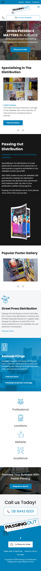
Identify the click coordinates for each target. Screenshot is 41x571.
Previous (18, 130)
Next (23, 130)
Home (21, 2)
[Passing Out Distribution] (20, 9)
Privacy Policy (31, 551)
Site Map (20, 555)
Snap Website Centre (25, 562)
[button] (20, 49)
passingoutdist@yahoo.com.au (2, 2)
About (28, 2)
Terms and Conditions (13, 551)
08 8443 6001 (4, 18)
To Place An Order (25, 18)
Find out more (8, 331)
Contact (35, 2)
